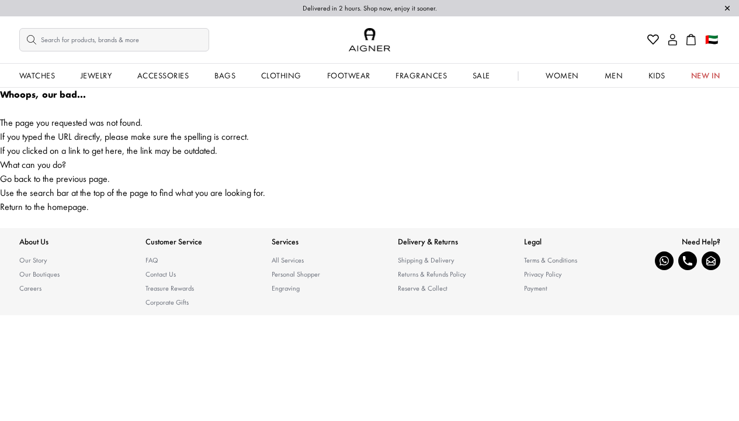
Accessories (163, 75)
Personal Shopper (296, 274)
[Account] (672, 40)
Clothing (281, 75)
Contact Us (160, 274)
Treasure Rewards (169, 288)
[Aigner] (369, 39)
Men (614, 75)
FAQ (151, 260)
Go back (16, 178)
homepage (66, 207)
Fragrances (421, 75)
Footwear (348, 75)
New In (705, 75)
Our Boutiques (39, 274)
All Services (288, 260)
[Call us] (687, 260)
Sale (481, 75)
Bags (224, 75)
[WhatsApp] (664, 260)
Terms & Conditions (550, 260)
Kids (656, 75)
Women (562, 75)
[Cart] (691, 40)
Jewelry (96, 75)
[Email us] (711, 260)
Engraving (286, 288)
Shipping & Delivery (426, 260)
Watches (37, 75)
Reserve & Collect (422, 288)
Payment (535, 288)
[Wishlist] (653, 39)
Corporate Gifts (167, 302)
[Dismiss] (727, 8)
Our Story (33, 260)
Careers (30, 288)
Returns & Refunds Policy (432, 274)
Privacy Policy (543, 274)
